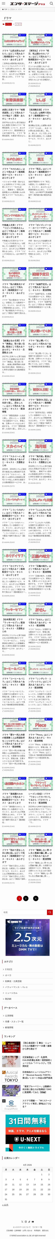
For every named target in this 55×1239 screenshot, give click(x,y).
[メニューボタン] (3, 3)
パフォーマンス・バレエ (16, 987)
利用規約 (37, 1230)
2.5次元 (8, 969)
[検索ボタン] (51, 3)
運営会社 (45, 1230)
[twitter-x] (22, 1221)
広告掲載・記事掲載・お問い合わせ (19, 1230)
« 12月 (5, 1205)
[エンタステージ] (27, 3)
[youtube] (33, 1221)
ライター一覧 (37, 1227)
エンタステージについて (22, 1227)
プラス (8, 24)
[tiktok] (29, 1221)
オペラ (8, 975)
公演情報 (9, 1016)
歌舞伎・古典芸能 (13, 981)
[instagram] (25, 1221)
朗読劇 (8, 999)
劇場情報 (9, 1027)
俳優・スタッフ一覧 (14, 1022)
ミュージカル (11, 993)
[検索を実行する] (50, 912)
